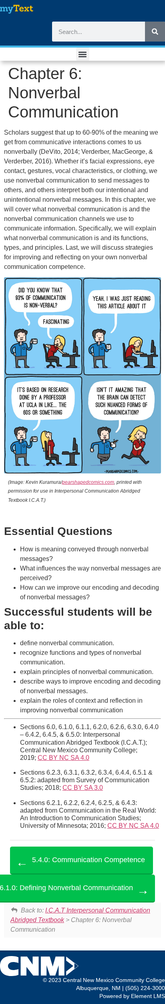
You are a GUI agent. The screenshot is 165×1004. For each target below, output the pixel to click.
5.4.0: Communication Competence (88, 860)
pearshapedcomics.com (88, 482)
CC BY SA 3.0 (82, 787)
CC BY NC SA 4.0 (63, 757)
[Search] (155, 32)
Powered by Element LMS (132, 996)
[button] (82, 54)
